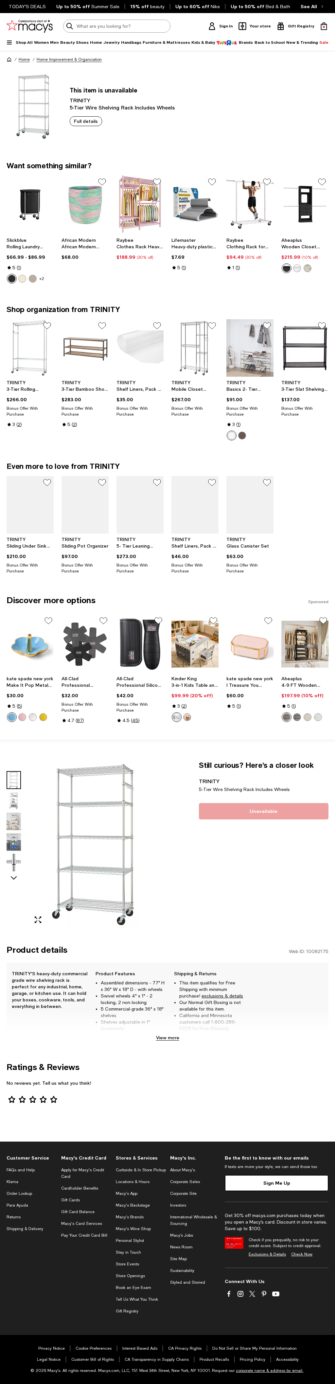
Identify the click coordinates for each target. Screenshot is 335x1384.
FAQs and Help (21, 1170)
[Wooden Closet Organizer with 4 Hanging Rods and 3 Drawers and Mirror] (304, 204)
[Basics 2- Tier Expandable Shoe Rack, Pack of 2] (249, 348)
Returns (14, 1217)
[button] (85, 845)
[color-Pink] (22, 717)
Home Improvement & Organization (69, 59)
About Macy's (182, 1170)
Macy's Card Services (81, 1223)
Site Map (178, 1259)
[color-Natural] (187, 717)
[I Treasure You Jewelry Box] (249, 644)
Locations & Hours (133, 1181)
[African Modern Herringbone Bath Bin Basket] (85, 204)
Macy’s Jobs (181, 1235)
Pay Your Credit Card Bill (84, 1235)
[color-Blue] (12, 717)
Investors (178, 1205)
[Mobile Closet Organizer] (195, 348)
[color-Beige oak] (307, 268)
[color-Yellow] (43, 717)
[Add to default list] (102, 182)
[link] (30, 260)
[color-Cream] (22, 279)
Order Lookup (19, 1193)
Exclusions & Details (267, 1254)
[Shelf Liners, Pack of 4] (140, 348)
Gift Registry (127, 1311)
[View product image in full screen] (38, 920)
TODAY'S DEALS (27, 6)
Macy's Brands (130, 1217)
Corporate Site (183, 1193)
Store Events (127, 1264)
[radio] (12, 278)
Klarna (12, 1181)
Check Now (301, 1254)
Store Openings (130, 1276)
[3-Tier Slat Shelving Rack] (304, 348)
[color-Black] (12, 279)
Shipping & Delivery (25, 1229)
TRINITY (80, 100)
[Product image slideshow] (96, 845)
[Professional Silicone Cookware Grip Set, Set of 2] (140, 644)
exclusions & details (222, 995)
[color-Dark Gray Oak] (297, 717)
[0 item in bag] (323, 26)
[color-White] (297, 268)
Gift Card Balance (78, 1212)
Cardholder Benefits (79, 1188)
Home (24, 59)
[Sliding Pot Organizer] (85, 505)
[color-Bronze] (242, 435)
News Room (181, 1247)
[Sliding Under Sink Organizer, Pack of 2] (30, 505)
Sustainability (182, 1270)
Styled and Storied (187, 1282)
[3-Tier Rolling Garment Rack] (30, 348)
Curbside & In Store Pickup (141, 1170)
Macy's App (126, 1193)
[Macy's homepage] (9, 59)
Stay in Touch (128, 1252)
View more (167, 1037)
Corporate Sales (185, 1181)
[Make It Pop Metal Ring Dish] (30, 644)
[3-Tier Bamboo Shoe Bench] (85, 348)
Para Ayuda (17, 1205)
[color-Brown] (33, 279)
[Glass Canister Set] (249, 505)
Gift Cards (70, 1200)
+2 (41, 278)
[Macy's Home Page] (30, 26)
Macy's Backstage (133, 1205)
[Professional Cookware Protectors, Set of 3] (85, 644)
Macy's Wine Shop (133, 1229)
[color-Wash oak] (307, 717)
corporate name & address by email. (269, 1370)
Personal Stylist (130, 1240)
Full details (86, 121)
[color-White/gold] (33, 717)
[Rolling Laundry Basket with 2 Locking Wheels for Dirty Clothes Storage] (30, 204)
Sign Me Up (276, 1183)
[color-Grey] (177, 717)
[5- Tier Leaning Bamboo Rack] (140, 505)
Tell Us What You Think (137, 1299)
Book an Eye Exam (133, 1287)
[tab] (14, 780)
